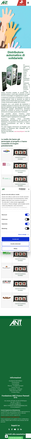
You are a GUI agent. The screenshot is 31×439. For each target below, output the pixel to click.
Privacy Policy (15, 392)
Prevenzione (15, 382)
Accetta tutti (15, 239)
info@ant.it (17, 404)
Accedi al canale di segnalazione (10, 417)
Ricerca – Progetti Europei (15, 385)
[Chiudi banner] (28, 189)
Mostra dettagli (22, 234)
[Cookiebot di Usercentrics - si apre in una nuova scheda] (19, 189)
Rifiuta (15, 248)
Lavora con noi (15, 387)
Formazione (15, 384)
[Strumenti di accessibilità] (6, 436)
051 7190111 (17, 402)
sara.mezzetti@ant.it (19, 131)
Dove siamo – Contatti (15, 389)
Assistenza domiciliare (15, 381)
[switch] (27, 219)
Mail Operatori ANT (15, 390)
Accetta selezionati (15, 243)
